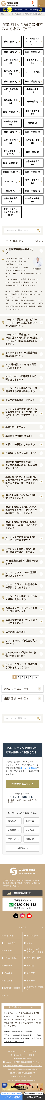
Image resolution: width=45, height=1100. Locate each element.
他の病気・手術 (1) (11, 123)
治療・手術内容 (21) (11, 90)
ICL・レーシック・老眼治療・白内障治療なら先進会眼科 (21, 14)
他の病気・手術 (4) (11, 72)
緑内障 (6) (10, 191)
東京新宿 (12, 821)
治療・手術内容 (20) (11, 61)
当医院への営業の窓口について (22, 1076)
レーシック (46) (33, 72)
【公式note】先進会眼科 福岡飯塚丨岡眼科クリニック (22, 1062)
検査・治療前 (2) (10, 163)
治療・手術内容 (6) (11, 141)
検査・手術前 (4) (32, 52)
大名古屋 (12, 830)
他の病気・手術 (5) (11, 101)
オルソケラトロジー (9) (11, 152)
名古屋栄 (30, 821)
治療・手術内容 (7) (33, 163)
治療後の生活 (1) (10, 172)
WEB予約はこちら (21, 783)
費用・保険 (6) (10, 52)
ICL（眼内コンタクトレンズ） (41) (33, 41)
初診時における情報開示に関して (22, 1073)
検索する (38, 230)
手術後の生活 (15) (32, 61)
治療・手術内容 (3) (33, 112)
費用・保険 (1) (10, 41)
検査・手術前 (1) (10, 112)
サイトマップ (13, 1051)
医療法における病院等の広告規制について (21, 1031)
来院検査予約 (33, 1096)
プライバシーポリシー (29, 1051)
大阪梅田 (30, 830)
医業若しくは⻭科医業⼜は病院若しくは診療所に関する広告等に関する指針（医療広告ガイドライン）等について (22, 1038)
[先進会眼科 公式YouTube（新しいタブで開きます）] (29, 915)
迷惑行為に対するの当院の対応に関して (23, 1069)
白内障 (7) (32, 123)
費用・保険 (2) (32, 152)
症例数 (31, 1055)
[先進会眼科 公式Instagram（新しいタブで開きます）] (22, 915)
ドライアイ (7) (10, 181)
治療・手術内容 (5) (11, 199)
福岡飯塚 (21, 848)
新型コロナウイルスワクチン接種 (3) (11, 212)
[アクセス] (33, 2)
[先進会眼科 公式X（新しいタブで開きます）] (15, 915)
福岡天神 (30, 839)
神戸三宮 (12, 839)
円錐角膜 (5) (32, 101)
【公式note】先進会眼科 (22, 1058)
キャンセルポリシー (18, 1055)
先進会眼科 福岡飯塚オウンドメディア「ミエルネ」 (22, 1066)
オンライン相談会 (28, 768)
